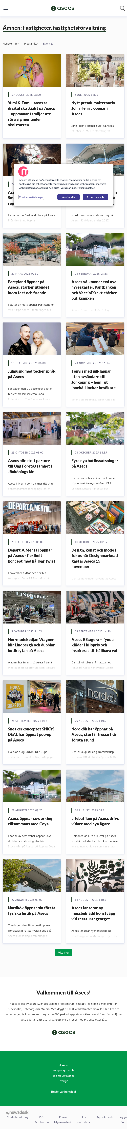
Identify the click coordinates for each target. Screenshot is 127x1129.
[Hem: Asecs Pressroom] (62, 8)
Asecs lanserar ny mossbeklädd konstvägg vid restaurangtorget (93, 913)
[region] (63, 185)
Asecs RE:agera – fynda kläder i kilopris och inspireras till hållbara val (94, 645)
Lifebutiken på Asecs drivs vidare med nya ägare (95, 821)
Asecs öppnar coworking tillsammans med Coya (30, 821)
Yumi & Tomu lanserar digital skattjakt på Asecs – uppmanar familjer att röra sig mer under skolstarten (31, 113)
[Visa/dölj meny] (5, 8)
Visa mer (63, 952)
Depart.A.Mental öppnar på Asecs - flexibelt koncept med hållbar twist (31, 555)
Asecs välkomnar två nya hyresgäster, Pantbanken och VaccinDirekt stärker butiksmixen (94, 290)
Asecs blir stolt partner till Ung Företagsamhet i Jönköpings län (30, 466)
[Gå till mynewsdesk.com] (17, 1112)
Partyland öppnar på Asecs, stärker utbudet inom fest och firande (28, 287)
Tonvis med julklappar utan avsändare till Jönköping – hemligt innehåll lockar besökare (93, 379)
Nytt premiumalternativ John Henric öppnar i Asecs (93, 108)
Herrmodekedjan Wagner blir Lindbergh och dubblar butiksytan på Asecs (31, 645)
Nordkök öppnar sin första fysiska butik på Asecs (31, 910)
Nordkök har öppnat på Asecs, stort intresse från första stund (94, 734)
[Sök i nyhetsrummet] (122, 8)
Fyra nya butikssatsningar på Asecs (94, 463)
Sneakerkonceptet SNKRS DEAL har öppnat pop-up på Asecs (31, 734)
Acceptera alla (95, 197)
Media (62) (31, 43)
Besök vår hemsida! (63, 1091)
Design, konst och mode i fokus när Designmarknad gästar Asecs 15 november (94, 558)
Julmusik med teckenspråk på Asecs (32, 374)
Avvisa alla (68, 197)
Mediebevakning (17, 1117)
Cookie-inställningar (31, 197)
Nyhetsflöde (105, 1117)
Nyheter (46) (11, 43)
